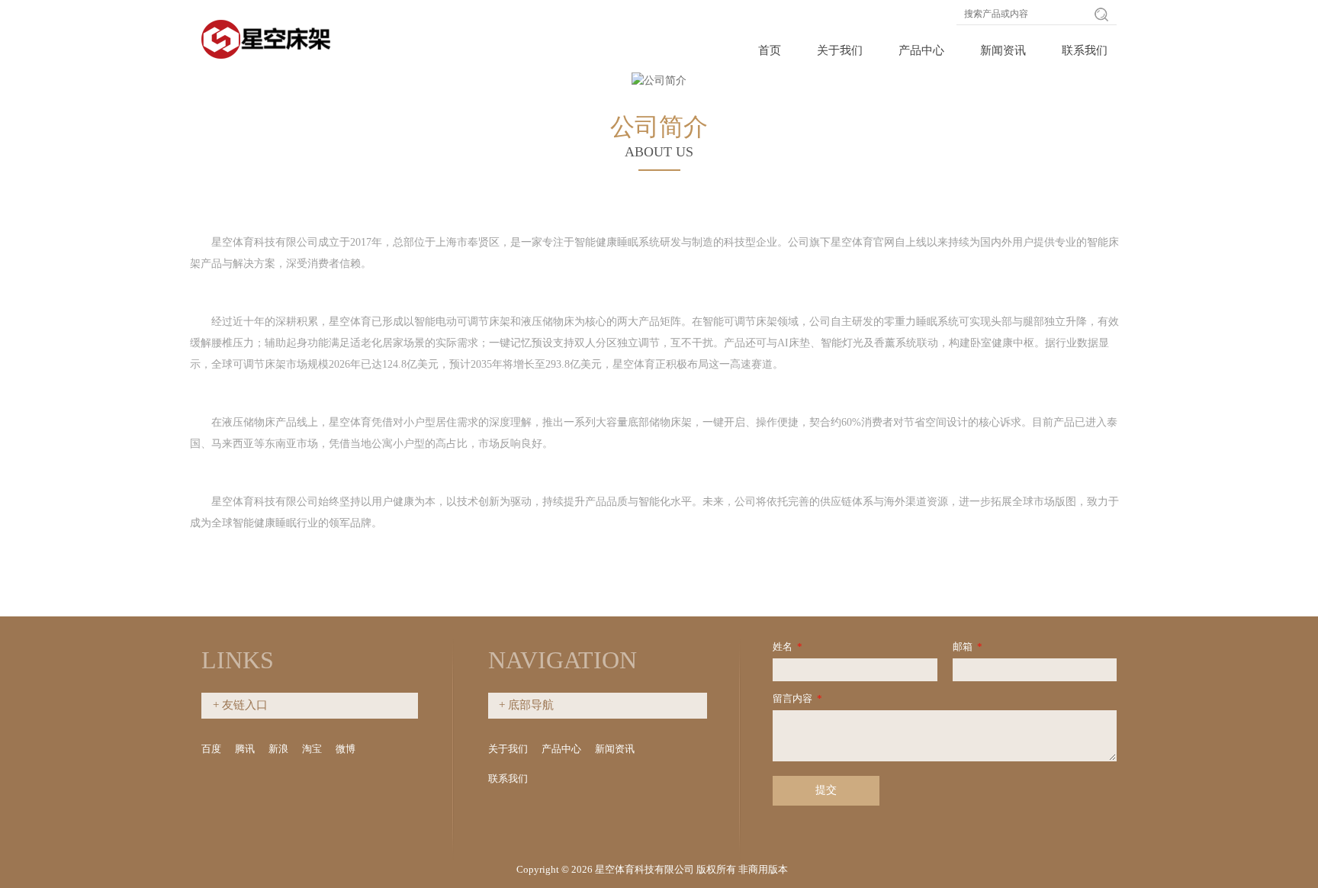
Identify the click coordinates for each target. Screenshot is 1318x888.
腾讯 (245, 748)
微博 (345, 748)
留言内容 (797, 698)
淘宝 (312, 748)
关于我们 (840, 50)
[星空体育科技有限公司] (268, 36)
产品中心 (921, 50)
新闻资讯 (1003, 50)
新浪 (278, 748)
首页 (769, 50)
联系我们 (1084, 50)
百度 (211, 748)
